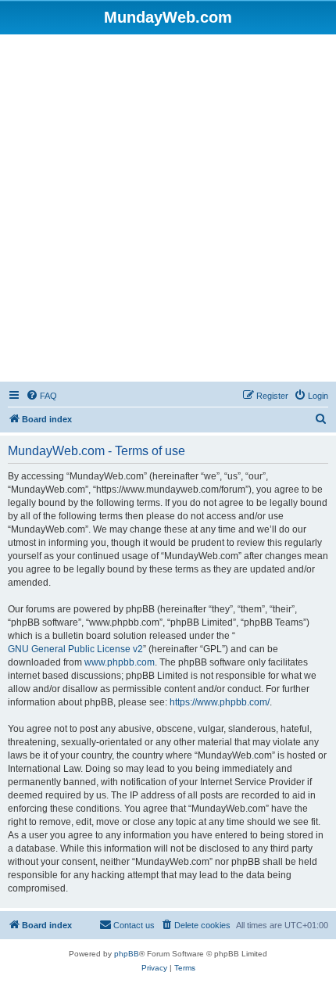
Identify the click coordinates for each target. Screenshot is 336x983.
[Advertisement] (168, 210)
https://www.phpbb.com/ (220, 702)
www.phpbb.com (119, 662)
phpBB (126, 953)
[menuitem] (41, 395)
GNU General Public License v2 (75, 649)
